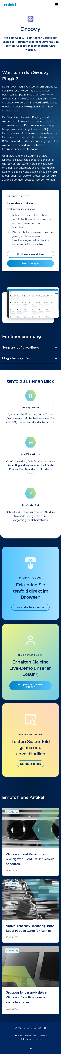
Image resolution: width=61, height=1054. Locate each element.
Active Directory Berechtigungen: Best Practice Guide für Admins (30, 928)
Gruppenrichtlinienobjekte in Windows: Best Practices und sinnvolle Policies (27, 997)
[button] (57, 4)
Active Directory (12, 812)
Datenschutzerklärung (30, 1039)
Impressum (30, 1035)
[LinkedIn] (30, 1049)
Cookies (43, 1035)
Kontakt (19, 1035)
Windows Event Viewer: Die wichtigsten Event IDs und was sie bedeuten (30, 859)
